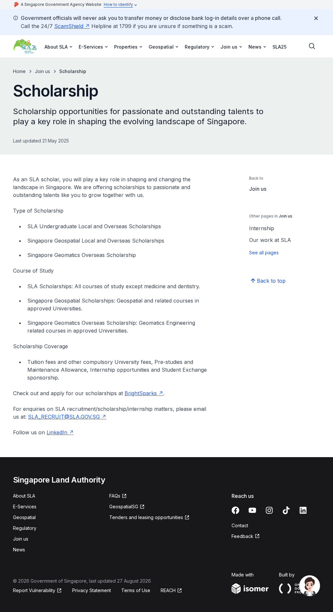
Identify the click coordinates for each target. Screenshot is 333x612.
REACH (168, 590)
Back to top (271, 280)
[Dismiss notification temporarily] (316, 18)
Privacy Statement (91, 590)
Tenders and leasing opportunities (146, 517)
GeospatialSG (123, 506)
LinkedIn (57, 432)
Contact (240, 525)
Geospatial (24, 517)
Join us (42, 71)
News (19, 549)
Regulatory (24, 528)
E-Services (24, 506)
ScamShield (68, 26)
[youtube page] (252, 510)
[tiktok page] (286, 510)
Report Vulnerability (34, 590)
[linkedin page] (303, 510)
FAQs (114, 496)
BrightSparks (141, 393)
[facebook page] (235, 510)
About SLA (24, 496)
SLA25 (279, 47)
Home (19, 71)
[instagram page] (269, 510)
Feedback (242, 536)
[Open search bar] (312, 46)
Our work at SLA (270, 240)
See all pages (264, 252)
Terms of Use (135, 590)
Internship (261, 228)
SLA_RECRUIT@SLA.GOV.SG (64, 416)
